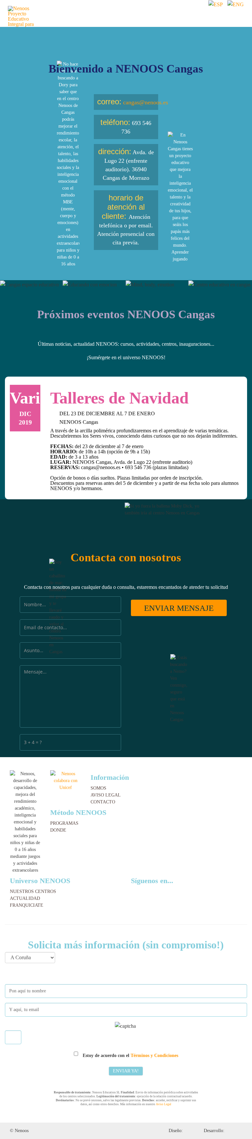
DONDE (58, 830)
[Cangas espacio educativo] (31, 284)
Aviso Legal (163, 1104)
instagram (155, 891)
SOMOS (98, 788)
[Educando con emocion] (94, 284)
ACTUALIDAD (25, 898)
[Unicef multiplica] (65, 780)
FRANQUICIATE (26, 905)
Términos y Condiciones (154, 1055)
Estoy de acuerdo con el (129, 1055)
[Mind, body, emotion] (157, 284)
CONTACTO (103, 801)
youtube (166, 891)
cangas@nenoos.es (145, 102)
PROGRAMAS (64, 823)
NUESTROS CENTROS (33, 891)
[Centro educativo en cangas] (219, 284)
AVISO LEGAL (106, 795)
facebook (146, 891)
